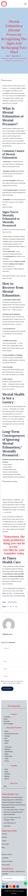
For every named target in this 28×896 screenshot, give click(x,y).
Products (4, 837)
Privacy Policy (6, 864)
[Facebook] (8, 606)
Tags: (4, 602)
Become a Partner (7, 854)
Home (7, 56)
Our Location (5, 844)
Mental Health (15, 56)
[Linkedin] (17, 886)
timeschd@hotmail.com (10, 823)
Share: (4, 606)
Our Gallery (5, 858)
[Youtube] (14, 886)
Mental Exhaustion (12, 602)
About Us (4, 834)
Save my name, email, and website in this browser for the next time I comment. (13, 682)
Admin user (7, 634)
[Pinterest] (13, 606)
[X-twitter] (7, 886)
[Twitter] (10, 606)
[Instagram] (10, 886)
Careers (4, 840)
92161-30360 (7, 826)
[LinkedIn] (16, 606)
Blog (3, 847)
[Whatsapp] (25, 883)
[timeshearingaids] (4, 4)
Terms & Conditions (7, 861)
